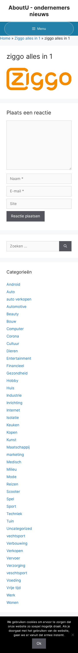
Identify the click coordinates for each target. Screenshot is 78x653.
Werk (10, 595)
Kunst (11, 440)
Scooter (13, 491)
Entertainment (18, 358)
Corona (12, 336)
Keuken (12, 425)
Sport (11, 506)
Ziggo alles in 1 (27, 38)
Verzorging (15, 565)
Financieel (15, 366)
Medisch (13, 462)
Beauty (12, 314)
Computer (15, 329)
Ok (39, 643)
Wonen (12, 602)
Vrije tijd (13, 588)
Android (13, 284)
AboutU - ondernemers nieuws (39, 10)
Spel (10, 499)
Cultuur (12, 343)
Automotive (16, 306)
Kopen (11, 432)
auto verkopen (18, 299)
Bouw (11, 321)
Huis (10, 388)
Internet (13, 410)
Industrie (14, 395)
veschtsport (16, 573)
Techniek (14, 514)
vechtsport (15, 536)
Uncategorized (19, 528)
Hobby (12, 380)
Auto (10, 292)
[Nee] (72, 635)
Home (5, 38)
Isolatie (12, 417)
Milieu (11, 469)
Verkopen (14, 551)
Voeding (13, 580)
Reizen (12, 484)
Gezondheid (17, 373)
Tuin (10, 521)
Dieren (12, 351)
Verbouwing (16, 543)
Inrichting (14, 403)
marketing (15, 454)
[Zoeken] (65, 246)
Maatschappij (18, 447)
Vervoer (13, 558)
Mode (11, 477)
